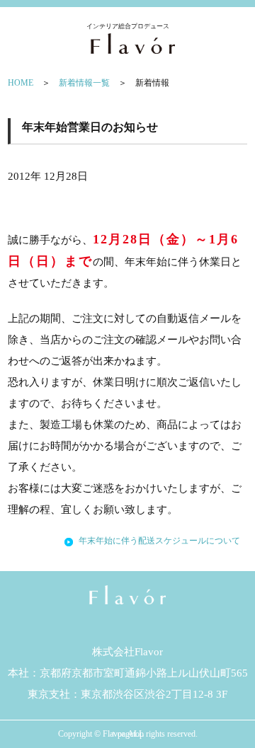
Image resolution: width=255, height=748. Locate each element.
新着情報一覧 (84, 83)
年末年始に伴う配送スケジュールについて (159, 541)
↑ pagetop (127, 734)
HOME (20, 83)
